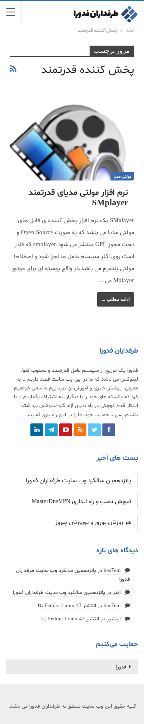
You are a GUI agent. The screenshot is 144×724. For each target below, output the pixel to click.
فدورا (121, 667)
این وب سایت (67, 379)
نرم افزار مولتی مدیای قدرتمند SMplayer (78, 198)
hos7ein (112, 570)
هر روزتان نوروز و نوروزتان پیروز (93, 522)
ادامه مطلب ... (116, 299)
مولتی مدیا (122, 176)
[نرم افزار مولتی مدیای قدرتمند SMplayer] (72, 140)
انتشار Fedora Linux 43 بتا (67, 606)
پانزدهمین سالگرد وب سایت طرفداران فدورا (78, 481)
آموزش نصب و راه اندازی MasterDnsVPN (81, 501)
